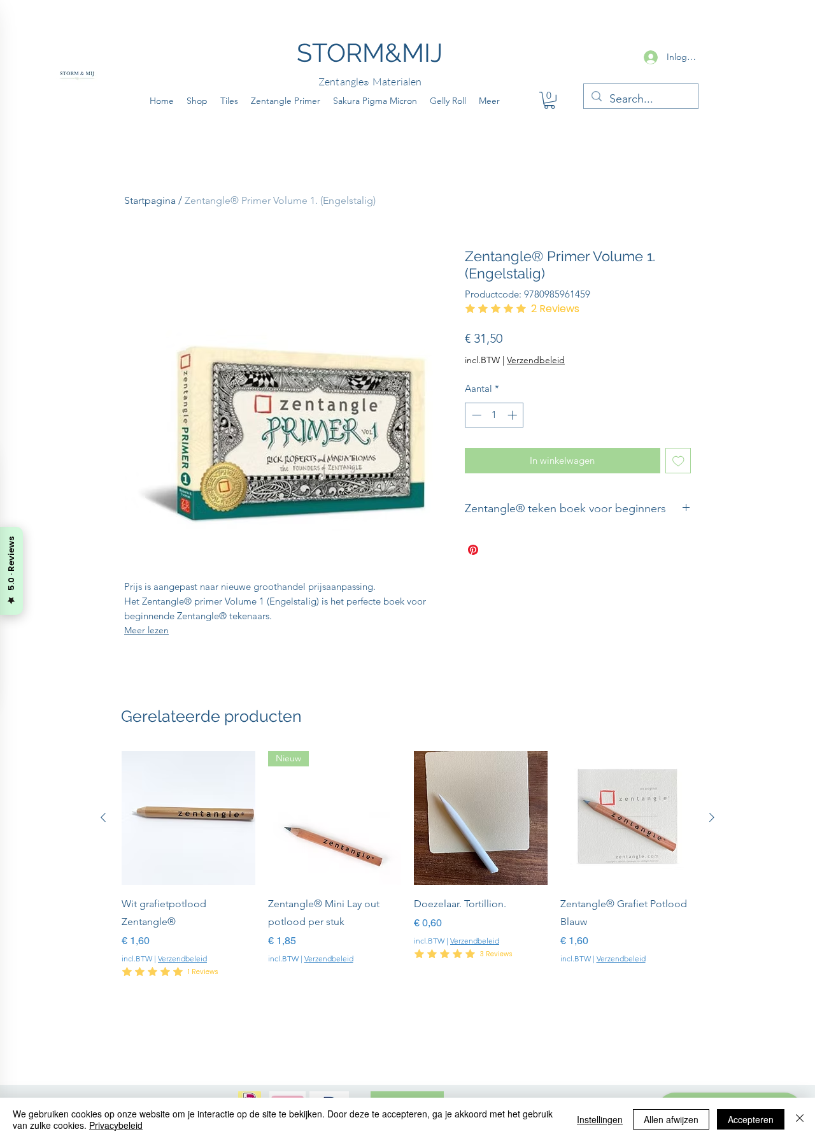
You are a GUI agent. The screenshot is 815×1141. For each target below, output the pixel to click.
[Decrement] (475, 415)
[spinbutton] (494, 415)
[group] (407, 874)
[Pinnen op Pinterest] (473, 549)
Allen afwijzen (671, 1119)
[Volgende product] (711, 817)
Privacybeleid (116, 1125)
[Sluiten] (799, 1119)
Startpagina (150, 200)
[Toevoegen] (678, 461)
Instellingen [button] (600, 1119)
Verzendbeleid (182, 958)
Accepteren (751, 1119)
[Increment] (513, 415)
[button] (549, 100)
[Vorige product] (103, 817)
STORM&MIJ (370, 53)
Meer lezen (146, 630)
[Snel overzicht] (188, 818)
